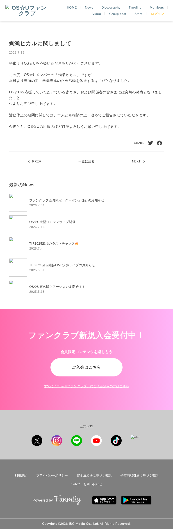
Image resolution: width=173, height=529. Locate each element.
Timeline (135, 7)
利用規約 (21, 475)
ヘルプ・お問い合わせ (86, 484)
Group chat (117, 14)
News (89, 7)
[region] (86, 246)
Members (157, 7)
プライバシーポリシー (52, 475)
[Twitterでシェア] (150, 143)
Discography (111, 7)
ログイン (157, 14)
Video (96, 14)
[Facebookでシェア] (159, 143)
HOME (72, 7)
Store (138, 14)
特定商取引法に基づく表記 (139, 475)
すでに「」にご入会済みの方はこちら (86, 386)
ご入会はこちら (86, 367)
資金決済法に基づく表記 (94, 475)
